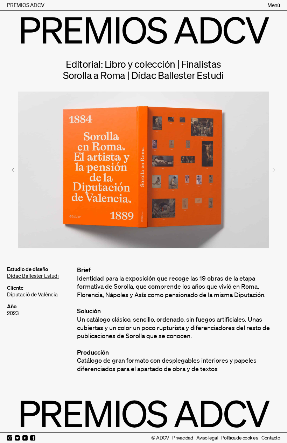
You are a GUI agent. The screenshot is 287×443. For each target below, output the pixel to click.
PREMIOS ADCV (25, 4)
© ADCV (160, 438)
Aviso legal (207, 438)
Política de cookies (239, 438)
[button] (16, 170)
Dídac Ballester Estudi (33, 275)
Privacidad (182, 438)
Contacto (270, 438)
